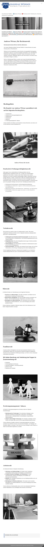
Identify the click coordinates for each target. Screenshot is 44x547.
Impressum (24, 545)
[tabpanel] (22, 344)
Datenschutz (28, 545)
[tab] (22, 162)
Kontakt (32, 545)
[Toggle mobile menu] (41, 3)
